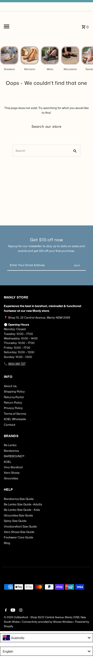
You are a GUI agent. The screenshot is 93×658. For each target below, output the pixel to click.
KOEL (7, 462)
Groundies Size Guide (18, 515)
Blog (7, 543)
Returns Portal (14, 397)
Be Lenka (10, 445)
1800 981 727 (17, 364)
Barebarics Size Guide (19, 499)
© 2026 (9, 617)
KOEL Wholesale (15, 419)
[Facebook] (5, 610)
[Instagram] (20, 610)
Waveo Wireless (63, 622)
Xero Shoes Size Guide (19, 532)
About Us (10, 386)
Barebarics (11, 451)
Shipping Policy (14, 391)
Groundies (11, 478)
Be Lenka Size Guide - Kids (22, 510)
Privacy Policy (13, 408)
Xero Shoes (11, 473)
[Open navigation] (16, 26)
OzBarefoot (21, 617)
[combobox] (46, 637)
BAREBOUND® (14, 456)
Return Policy (13, 402)
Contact (9, 425)
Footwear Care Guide (18, 537)
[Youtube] (12, 610)
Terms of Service (15, 414)
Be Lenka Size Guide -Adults (23, 504)
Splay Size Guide (15, 521)
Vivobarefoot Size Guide (20, 526)
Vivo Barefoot (13, 467)
